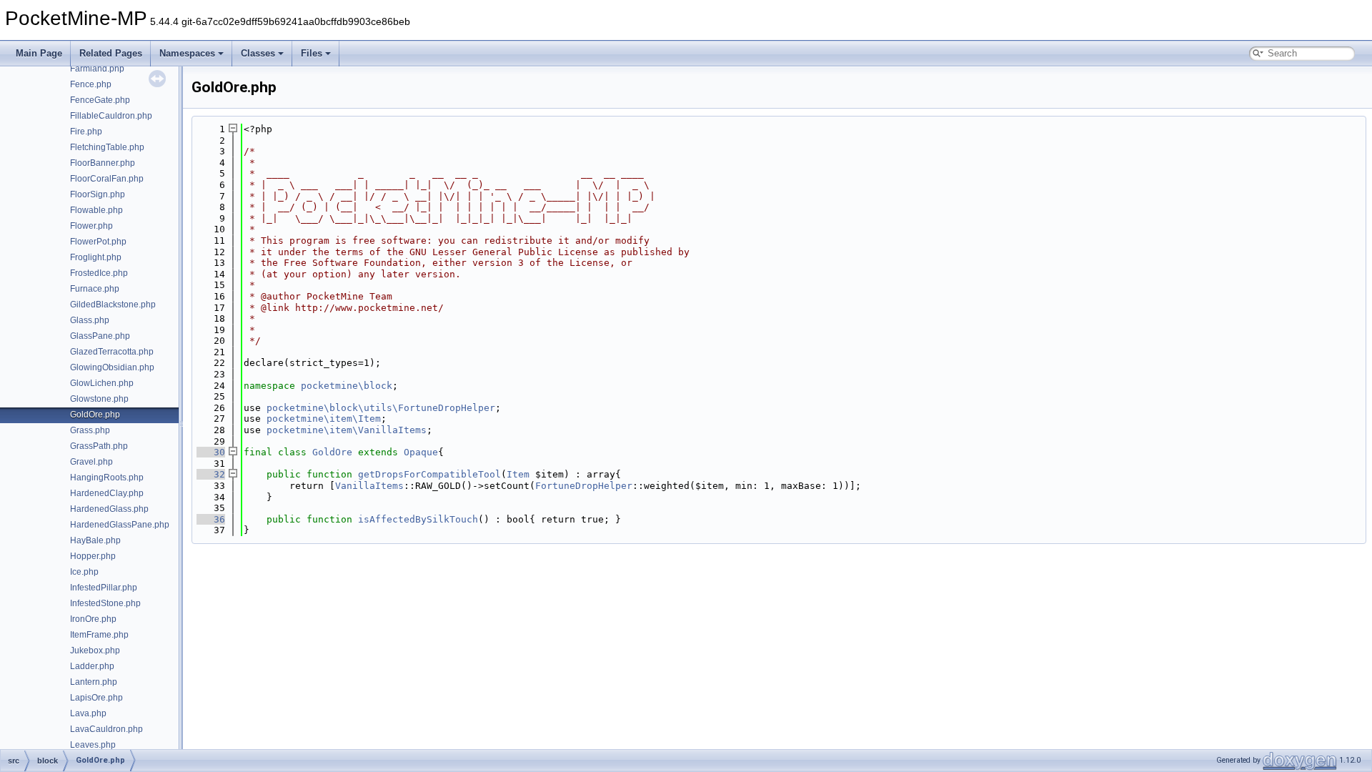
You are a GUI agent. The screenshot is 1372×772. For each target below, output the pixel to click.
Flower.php (91, 226)
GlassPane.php (100, 336)
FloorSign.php (97, 194)
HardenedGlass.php (109, 509)
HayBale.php (95, 540)
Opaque (421, 452)
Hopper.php (93, 556)
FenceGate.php (100, 100)
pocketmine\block (346, 385)
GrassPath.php (99, 446)
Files (311, 53)
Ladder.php (92, 666)
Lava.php (88, 713)
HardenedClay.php (107, 493)
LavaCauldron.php (106, 729)
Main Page (39, 53)
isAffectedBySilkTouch (418, 519)
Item (518, 474)
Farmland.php (97, 69)
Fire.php (86, 132)
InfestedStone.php (105, 603)
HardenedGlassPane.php (119, 525)
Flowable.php (96, 210)
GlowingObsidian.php (112, 367)
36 (211, 519)
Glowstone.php (99, 399)
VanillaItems (369, 485)
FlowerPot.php (98, 242)
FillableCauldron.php (111, 116)
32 (211, 474)
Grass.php (90, 430)
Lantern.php (93, 682)
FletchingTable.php (107, 147)
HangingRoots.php (107, 477)
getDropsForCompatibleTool (429, 474)
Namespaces (187, 53)
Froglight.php (95, 257)
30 (211, 452)
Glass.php (89, 320)
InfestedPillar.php (103, 588)
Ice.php (84, 572)
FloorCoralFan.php (107, 179)
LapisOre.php (96, 698)
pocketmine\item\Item (324, 418)
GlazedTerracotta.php (112, 352)
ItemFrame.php (99, 635)
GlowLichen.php (102, 383)
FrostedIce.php (99, 273)
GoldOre (332, 452)
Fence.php (90, 84)
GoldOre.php (95, 415)
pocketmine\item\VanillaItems (347, 430)
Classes (258, 53)
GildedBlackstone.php (113, 305)
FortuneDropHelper (583, 485)
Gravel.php (91, 462)
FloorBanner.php (102, 163)
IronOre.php (93, 619)
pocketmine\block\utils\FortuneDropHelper (381, 407)
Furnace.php (94, 289)
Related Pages (110, 53)
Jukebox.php (95, 650)
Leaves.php (93, 745)
